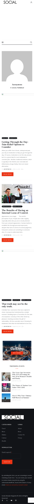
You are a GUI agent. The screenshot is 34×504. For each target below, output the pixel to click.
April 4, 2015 (16, 235)
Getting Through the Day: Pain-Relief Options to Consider (15, 144)
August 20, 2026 (16, 381)
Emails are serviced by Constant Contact (16, 485)
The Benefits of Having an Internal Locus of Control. (15, 211)
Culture (4, 438)
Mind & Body (17, 206)
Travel (3, 428)
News (3, 432)
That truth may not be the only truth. (15, 305)
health (4, 138)
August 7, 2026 (16, 389)
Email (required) (7, 452)
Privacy (20, 438)
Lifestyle (13, 138)
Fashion (4, 435)
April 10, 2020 (16, 169)
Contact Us (21, 435)
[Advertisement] (17, 22)
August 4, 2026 (16, 400)
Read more (7, 174)
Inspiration (6, 206)
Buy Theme (17, 353)
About (20, 428)
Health (4, 441)
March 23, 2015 (16, 326)
